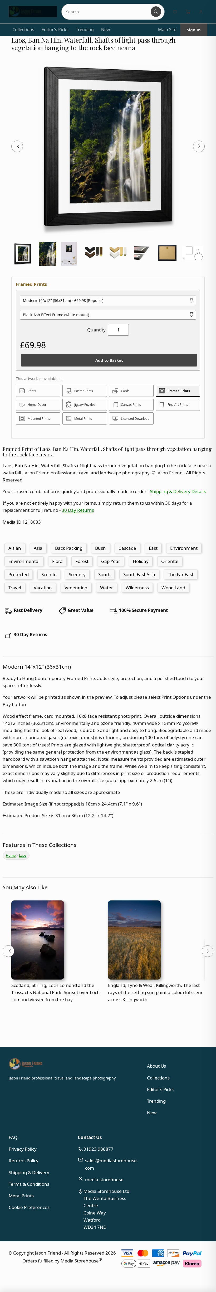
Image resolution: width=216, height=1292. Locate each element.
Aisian (14, 548)
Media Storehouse (80, 1261)
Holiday (141, 561)
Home (11, 855)
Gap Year (110, 561)
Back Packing (68, 548)
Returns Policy (23, 1161)
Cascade (127, 548)
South (104, 574)
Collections (23, 29)
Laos (22, 855)
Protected (18, 574)
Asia (38, 548)
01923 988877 (99, 1149)
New (105, 29)
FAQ (13, 1137)
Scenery (77, 574)
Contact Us (90, 1137)
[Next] (199, 146)
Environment (184, 548)
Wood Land (173, 588)
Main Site (167, 29)
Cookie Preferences (29, 1207)
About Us (156, 1066)
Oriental (169, 561)
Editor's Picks (55, 29)
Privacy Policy (23, 1149)
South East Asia (139, 574)
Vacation (43, 588)
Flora (57, 561)
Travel (14, 588)
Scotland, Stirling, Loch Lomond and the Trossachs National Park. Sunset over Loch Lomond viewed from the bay (55, 992)
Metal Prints (21, 1196)
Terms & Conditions (29, 1184)
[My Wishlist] (175, 12)
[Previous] (17, 146)
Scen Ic (48, 574)
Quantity (96, 330)
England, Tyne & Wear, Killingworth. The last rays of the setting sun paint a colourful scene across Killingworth (156, 992)
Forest (82, 561)
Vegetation (76, 588)
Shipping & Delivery (29, 1172)
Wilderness (137, 588)
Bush (100, 548)
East (153, 548)
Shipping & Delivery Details (178, 491)
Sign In (194, 29)
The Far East (180, 574)
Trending (85, 29)
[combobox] (107, 11)
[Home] (33, 11)
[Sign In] (201, 12)
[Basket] (188, 12)
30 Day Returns (78, 510)
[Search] (156, 11)
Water (106, 588)
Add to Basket (109, 360)
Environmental (24, 561)
